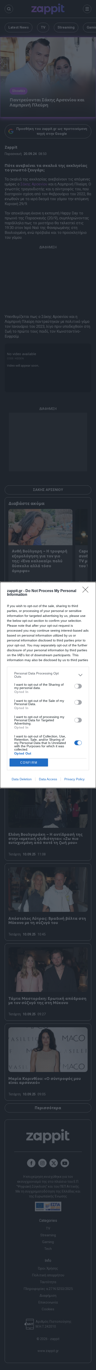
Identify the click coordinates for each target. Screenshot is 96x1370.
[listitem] (48, 675)
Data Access (48, 779)
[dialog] (48, 685)
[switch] (78, 686)
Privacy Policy (74, 779)
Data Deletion (22, 779)
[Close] (86, 591)
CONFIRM (29, 762)
